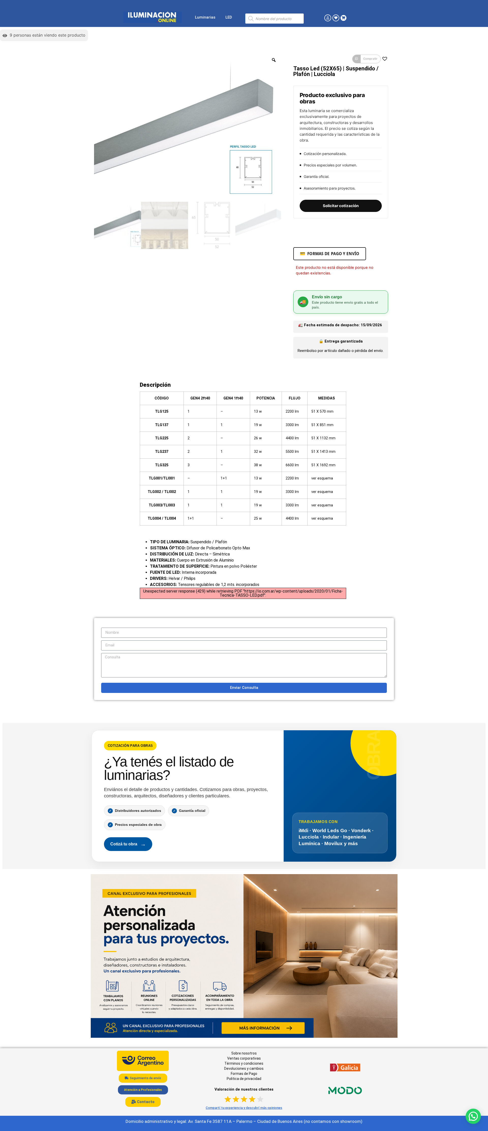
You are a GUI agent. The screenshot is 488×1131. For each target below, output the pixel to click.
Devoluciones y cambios (244, 1068)
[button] (366, 59)
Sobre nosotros (244, 1053)
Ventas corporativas (244, 1058)
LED (228, 17)
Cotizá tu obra (128, 844)
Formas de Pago (244, 1074)
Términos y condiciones (243, 1063)
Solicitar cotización (341, 205)
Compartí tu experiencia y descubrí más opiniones (244, 1108)
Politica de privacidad (244, 1079)
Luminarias (205, 17)
